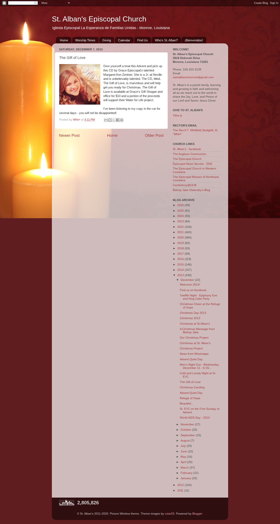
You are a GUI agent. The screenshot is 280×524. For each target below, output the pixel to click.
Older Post (154, 135)
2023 (181, 221)
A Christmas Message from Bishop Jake (197, 331)
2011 (180, 490)
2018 (181, 248)
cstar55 (169, 513)
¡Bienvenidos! (194, 40)
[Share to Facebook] (118, 120)
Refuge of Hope (190, 398)
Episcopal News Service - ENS (192, 163)
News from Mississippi (194, 353)
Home (64, 40)
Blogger (197, 513)
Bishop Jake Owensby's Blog (191, 190)
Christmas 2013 (190, 318)
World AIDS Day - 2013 (195, 417)
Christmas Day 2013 (193, 312)
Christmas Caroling (192, 387)
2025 (181, 210)
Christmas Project (191, 348)
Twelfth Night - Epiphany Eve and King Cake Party (198, 297)
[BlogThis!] (110, 120)
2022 (181, 226)
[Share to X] (114, 120)
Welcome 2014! (190, 284)
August (185, 440)
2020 (181, 237)
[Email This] (106, 120)
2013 (181, 275)
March (185, 467)
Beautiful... (186, 403)
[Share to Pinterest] (122, 120)
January (186, 478)
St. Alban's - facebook (187, 149)
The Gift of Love (190, 382)
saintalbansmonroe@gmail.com (193, 77)
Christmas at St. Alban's (195, 343)
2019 (181, 243)
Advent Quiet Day (191, 359)
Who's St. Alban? (166, 40)
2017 (181, 253)
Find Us (142, 40)
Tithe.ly (177, 115)
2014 (181, 269)
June (184, 451)
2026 (181, 205)
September (188, 435)
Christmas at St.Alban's (195, 323)
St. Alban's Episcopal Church (99, 19)
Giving (106, 40)
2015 (181, 264)
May (184, 456)
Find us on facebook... (194, 290)
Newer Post (69, 135)
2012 (181, 485)
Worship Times (85, 40)
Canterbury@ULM (184, 185)
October (186, 429)
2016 (181, 259)
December (188, 279)
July (184, 445)
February (187, 472)
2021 (181, 232)
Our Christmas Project (194, 337)
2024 (181, 216)
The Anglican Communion (189, 154)
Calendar (124, 40)
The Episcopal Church (187, 158)
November (188, 424)
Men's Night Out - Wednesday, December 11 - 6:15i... (199, 366)
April (184, 462)
